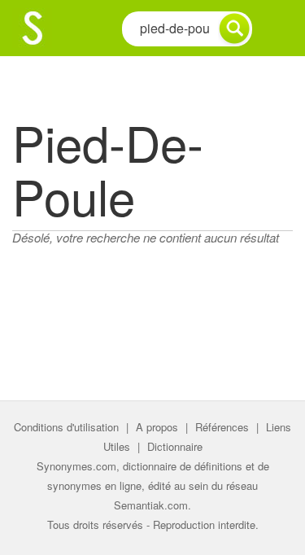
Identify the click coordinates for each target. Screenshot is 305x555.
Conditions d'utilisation (66, 427)
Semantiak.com (151, 505)
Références (222, 427)
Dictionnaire (175, 446)
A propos (157, 427)
